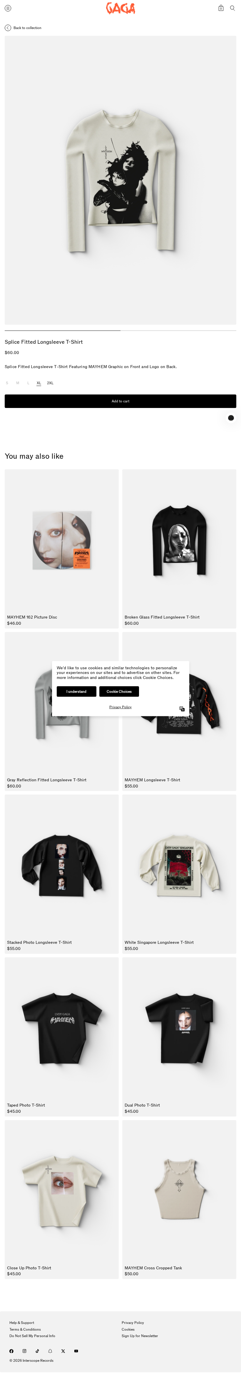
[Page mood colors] (231, 418)
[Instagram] (24, 1351)
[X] (63, 1351)
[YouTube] (76, 1351)
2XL (50, 383)
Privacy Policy (133, 1323)
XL (39, 383)
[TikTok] (37, 1351)
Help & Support (21, 1323)
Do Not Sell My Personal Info (32, 1336)
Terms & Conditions (25, 1329)
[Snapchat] (50, 1351)
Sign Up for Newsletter (140, 1336)
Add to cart (120, 401)
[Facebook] (11, 1351)
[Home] (120, 8)
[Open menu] (8, 8)
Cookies (128, 1329)
